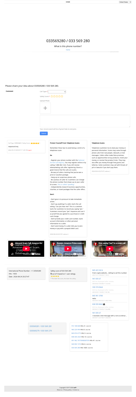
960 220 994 (76, 330)
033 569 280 (76, 348)
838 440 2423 (76, 337)
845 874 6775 (76, 333)
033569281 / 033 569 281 (41, 326)
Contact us (76, 390)
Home (68, 50)
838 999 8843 (97, 304)
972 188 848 (76, 326)
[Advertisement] (68, 20)
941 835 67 (96, 279)
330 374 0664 (97, 287)
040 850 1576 (76, 344)
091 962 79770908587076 (80, 340)
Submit (43, 133)
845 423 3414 (97, 270)
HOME (68, 2)
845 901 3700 (97, 295)
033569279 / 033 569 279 (41, 330)
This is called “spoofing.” (66, 184)
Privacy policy (68, 390)
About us (59, 390)
